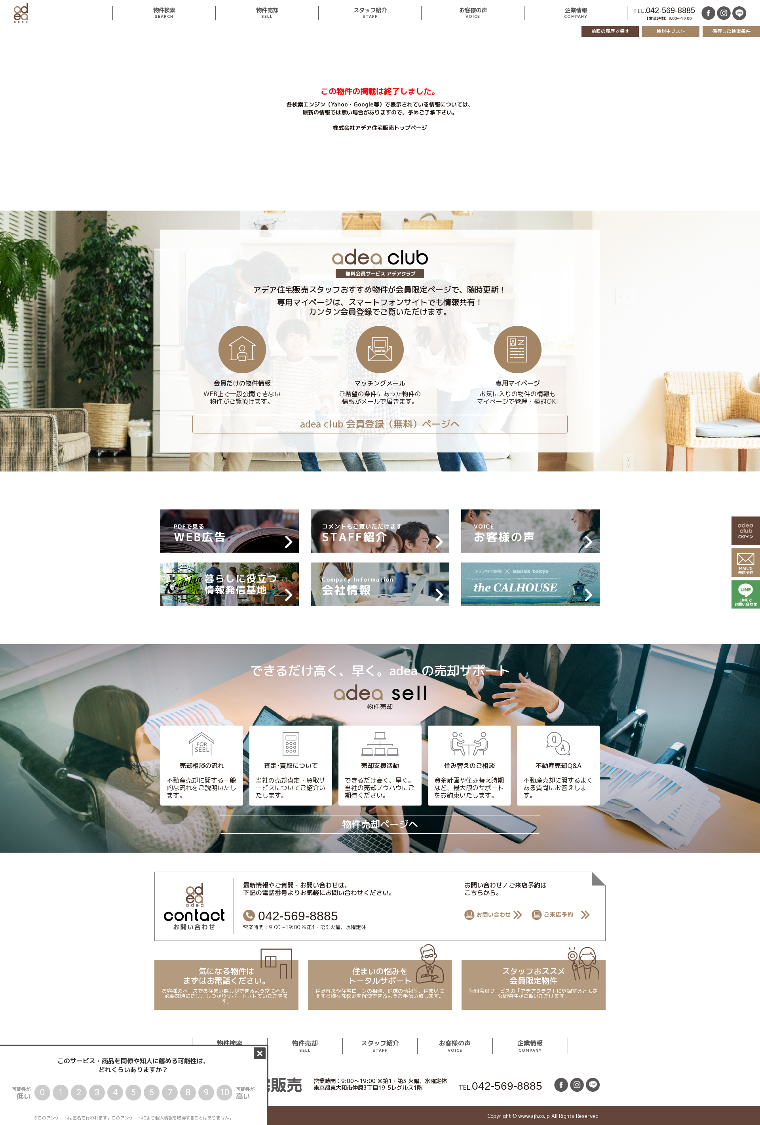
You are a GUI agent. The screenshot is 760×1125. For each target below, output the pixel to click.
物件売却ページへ (380, 824)
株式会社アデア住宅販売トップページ (380, 127)
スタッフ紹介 (369, 13)
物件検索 (164, 13)
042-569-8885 (670, 10)
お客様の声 (472, 13)
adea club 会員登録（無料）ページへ (380, 424)
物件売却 (267, 13)
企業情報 (575, 13)
